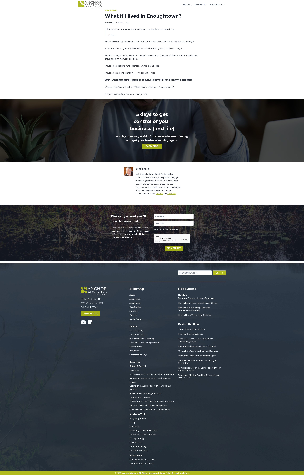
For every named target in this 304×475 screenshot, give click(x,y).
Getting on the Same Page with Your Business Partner (150, 387)
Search (219, 272)
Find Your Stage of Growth (141, 463)
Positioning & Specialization (142, 434)
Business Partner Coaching (141, 338)
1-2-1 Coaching (136, 330)
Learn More (152, 146)
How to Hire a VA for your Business (194, 315)
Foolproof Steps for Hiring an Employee (148, 405)
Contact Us (90, 313)
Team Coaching (136, 334)
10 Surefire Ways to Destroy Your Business (198, 351)
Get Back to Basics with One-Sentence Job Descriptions (197, 361)
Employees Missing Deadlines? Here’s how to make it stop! (199, 376)
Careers (133, 315)
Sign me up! (174, 248)
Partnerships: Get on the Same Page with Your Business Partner (199, 369)
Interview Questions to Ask (190, 334)
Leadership (134, 426)
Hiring (132, 422)
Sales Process (135, 442)
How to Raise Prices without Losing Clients (197, 303)
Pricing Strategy (136, 438)
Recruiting (134, 350)
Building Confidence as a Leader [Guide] (197, 346)
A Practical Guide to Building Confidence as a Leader (150, 380)
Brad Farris (111, 22)
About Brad (134, 298)
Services (133, 326)
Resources (134, 362)
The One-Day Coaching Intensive (144, 342)
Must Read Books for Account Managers (197, 355)
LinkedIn (171, 193)
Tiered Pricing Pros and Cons (191, 329)
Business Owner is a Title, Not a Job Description (151, 374)
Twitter (159, 193)
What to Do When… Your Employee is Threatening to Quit (195, 340)
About (132, 295)
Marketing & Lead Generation (143, 430)
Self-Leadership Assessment (142, 459)
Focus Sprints (135, 346)
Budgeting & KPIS (137, 418)
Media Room (135, 319)
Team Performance (138, 450)
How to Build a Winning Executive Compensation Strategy (145, 395)
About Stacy (135, 303)
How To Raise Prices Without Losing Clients (149, 409)
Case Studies (135, 307)
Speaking (133, 311)
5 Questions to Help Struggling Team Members (151, 401)
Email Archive (111, 11)
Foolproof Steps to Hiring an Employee (196, 298)
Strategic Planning (138, 354)
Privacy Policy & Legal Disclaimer (174, 473)
